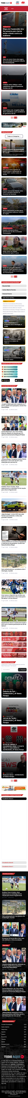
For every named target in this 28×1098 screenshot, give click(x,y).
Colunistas (7, 337)
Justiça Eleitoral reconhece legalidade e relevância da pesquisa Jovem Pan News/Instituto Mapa (13, 543)
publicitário (5, 167)
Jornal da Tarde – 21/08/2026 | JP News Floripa (12, 720)
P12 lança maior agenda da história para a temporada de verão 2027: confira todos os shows (12, 172)
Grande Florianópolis (7, 228)
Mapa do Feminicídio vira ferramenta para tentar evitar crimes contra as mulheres (13, 32)
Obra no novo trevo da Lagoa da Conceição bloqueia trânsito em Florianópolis (14, 61)
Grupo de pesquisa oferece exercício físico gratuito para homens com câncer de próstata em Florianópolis (13, 270)
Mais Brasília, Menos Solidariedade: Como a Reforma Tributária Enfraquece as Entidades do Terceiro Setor (13, 355)
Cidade (4, 147)
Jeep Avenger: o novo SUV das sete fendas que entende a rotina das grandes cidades (12, 515)
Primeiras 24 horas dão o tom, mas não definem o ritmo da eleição (13, 939)
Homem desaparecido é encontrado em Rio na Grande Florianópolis (12, 231)
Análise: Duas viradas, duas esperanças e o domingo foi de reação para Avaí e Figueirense (13, 488)
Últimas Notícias (6, 26)
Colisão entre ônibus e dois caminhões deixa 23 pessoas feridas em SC (13, 86)
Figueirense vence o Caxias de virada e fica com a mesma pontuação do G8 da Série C (13, 624)
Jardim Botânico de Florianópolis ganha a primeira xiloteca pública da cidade (13, 151)
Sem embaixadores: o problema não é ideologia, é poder (13, 324)
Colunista (10, 301)
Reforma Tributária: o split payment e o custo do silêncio (12, 341)
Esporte (4, 246)
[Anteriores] (12, 118)
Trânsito (5, 82)
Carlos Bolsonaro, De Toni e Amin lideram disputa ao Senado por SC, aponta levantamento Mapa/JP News (13, 433)
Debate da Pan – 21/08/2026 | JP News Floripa (12, 693)
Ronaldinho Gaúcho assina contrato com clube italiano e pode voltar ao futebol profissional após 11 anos (12, 250)
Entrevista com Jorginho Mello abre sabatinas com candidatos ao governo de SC (14, 111)
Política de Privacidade (14, 1096)
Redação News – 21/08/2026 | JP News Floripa (13, 775)
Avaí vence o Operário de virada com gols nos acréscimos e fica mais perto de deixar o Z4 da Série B (13, 596)
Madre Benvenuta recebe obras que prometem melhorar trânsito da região (13, 212)
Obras (4, 57)
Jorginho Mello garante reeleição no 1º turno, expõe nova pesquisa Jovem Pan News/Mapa (13, 405)
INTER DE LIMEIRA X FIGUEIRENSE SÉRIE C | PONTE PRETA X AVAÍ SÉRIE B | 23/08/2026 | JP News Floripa (13, 747)
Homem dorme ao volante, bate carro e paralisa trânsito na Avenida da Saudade (13, 192)
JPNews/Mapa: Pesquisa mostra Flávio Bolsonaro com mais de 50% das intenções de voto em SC (13, 460)
